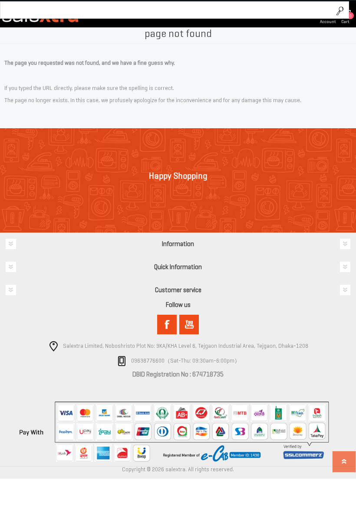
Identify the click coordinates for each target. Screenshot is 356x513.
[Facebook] (167, 324)
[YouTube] (189, 324)
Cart (345, 21)
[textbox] (166, 10)
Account (328, 21)
